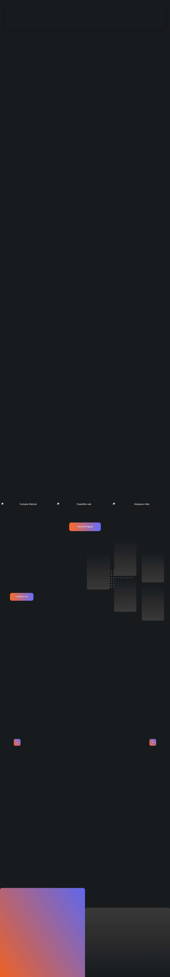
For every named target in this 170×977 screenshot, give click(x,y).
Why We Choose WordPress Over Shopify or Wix (30, 856)
